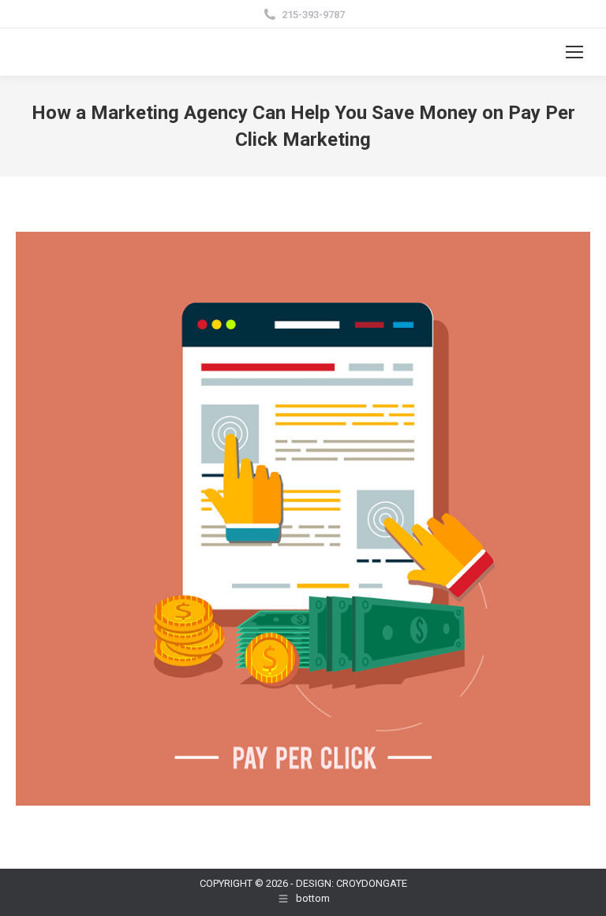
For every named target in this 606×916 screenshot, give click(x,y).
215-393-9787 (313, 14)
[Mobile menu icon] (574, 52)
